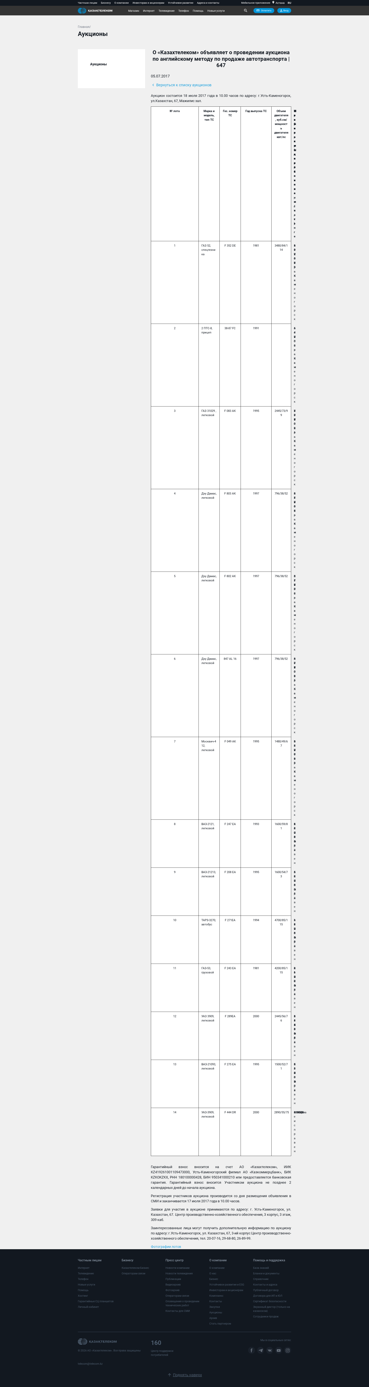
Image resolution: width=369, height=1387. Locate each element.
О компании (121, 2)
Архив (213, 1318)
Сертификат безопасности (269, 1301)
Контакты (215, 1301)
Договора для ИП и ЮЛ (267, 1295)
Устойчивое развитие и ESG (226, 1284)
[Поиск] (245, 10)
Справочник (261, 1279)
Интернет (149, 10)
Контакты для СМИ (177, 1310)
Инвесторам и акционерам (148, 2)
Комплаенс (216, 1295)
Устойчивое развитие (180, 2)
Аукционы (215, 1312)
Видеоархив (173, 1284)
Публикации (173, 1279)
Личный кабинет (88, 1306)
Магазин (133, 10)
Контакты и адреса (265, 1284)
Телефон (183, 10)
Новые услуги (216, 10)
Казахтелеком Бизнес (135, 1267)
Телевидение (167, 10)
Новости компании (177, 1267)
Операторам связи (133, 1273)
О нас (212, 1273)
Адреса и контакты (208, 2)
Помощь (198, 10)
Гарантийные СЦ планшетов (96, 1301)
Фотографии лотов (166, 1247)
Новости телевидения (179, 1273)
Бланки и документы (266, 1273)
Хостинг (83, 1295)
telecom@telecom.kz (90, 1363)
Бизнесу (106, 2)
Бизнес (213, 1279)
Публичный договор (266, 1290)
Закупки (214, 1306)
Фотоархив (172, 1290)
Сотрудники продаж (266, 1316)
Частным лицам (87, 2)
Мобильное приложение (255, 2)
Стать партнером (220, 1323)
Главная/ (84, 27)
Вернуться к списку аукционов (181, 85)
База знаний (261, 1267)
